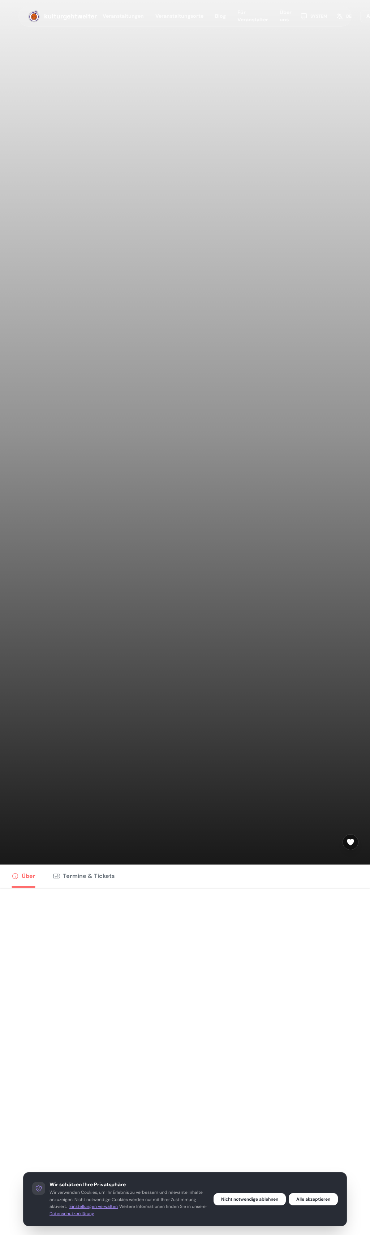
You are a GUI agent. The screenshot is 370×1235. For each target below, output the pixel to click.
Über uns (286, 16)
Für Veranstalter (252, 16)
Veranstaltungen (123, 16)
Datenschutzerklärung (72, 1214)
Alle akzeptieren (313, 1199)
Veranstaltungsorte (179, 16)
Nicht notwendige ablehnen (249, 1199)
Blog (220, 16)
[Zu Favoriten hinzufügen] (350, 842)
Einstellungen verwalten (93, 1206)
